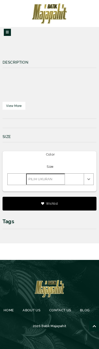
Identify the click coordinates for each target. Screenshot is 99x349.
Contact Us (60, 310)
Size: (50, 167)
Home (9, 310)
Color (50, 154)
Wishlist (51, 203)
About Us (31, 310)
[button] (14, 106)
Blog (84, 310)
